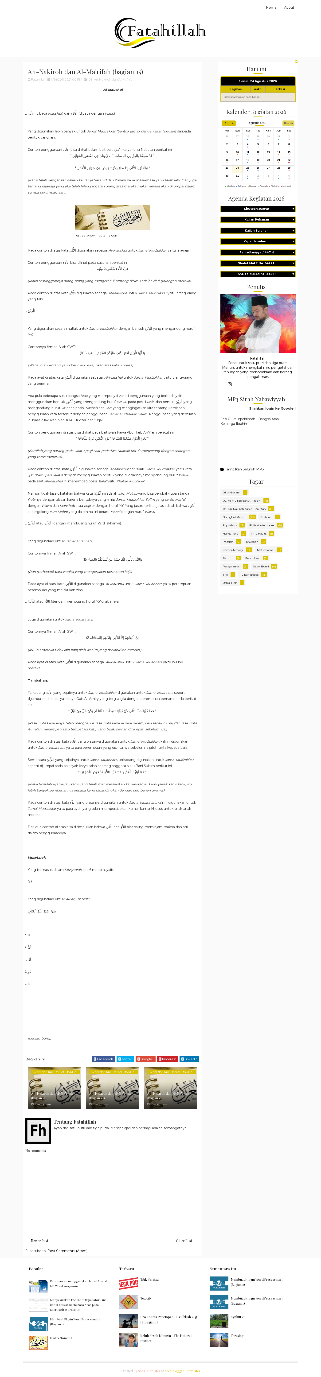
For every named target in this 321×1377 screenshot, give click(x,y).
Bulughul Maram (235, 517)
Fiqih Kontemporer (262, 525)
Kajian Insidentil (269, 241)
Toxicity (146, 1298)
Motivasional (265, 550)
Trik (225, 574)
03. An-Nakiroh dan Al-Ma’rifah (111, 79)
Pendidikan (253, 558)
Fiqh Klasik (230, 525)
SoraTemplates (149, 1371)
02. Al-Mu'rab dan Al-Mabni (242, 500)
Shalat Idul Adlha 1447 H (266, 274)
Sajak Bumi (261, 566)
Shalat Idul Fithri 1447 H (266, 263)
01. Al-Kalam (231, 492)
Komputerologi (233, 550)
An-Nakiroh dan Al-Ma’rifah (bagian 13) (168, 1095)
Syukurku (238, 1317)
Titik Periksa (149, 1279)
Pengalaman (232, 566)
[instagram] (230, 384)
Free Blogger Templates (182, 1371)
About (289, 7)
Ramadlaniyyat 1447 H (267, 252)
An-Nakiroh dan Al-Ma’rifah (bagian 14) (110, 1095)
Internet (228, 541)
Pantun (228, 558)
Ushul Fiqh (230, 583)
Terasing (237, 1336)
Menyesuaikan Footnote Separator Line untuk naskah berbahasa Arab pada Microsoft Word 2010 (78, 1305)
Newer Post (39, 1240)
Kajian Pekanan (269, 219)
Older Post (184, 1240)
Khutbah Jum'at (269, 208)
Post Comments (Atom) (67, 1251)
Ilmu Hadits (258, 533)
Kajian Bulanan (270, 230)
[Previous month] (225, 123)
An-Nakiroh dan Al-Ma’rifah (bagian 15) (52, 1095)
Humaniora (231, 533)
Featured (266, 517)
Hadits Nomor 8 (61, 1338)
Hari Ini (288, 123)
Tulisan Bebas (249, 574)
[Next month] (232, 123)
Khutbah (252, 541)
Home (271, 7)
